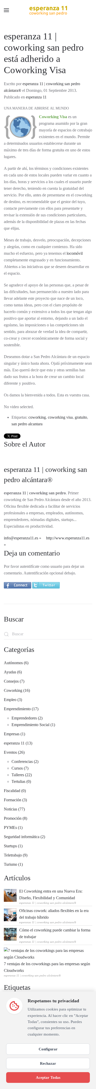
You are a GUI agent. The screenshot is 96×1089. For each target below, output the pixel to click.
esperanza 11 (36, 97)
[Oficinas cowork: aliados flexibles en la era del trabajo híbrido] (10, 914)
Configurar (48, 1049)
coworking (37, 417)
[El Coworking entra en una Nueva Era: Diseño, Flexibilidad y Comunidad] (10, 895)
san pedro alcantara (27, 424)
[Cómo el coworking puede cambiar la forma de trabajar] (10, 934)
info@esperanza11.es (21, 538)
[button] (6, 10)
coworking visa (60, 417)
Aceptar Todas (48, 1077)
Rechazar (48, 1063)
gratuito (81, 417)
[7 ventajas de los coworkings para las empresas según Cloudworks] (47, 953)
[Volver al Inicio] (48, 10)
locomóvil (75, 253)
